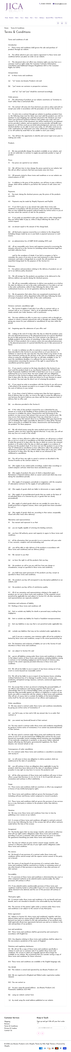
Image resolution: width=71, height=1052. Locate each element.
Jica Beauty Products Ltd (19, 1044)
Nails (16, 17)
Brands (11, 17)
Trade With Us (58, 17)
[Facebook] (38, 1033)
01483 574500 (46, 4)
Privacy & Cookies (10, 1028)
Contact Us (8, 1030)
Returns (7, 1024)
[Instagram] (42, 1033)
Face (21, 17)
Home (6, 17)
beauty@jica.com (61, 4)
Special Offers (50, 17)
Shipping (7, 1021)
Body (26, 17)
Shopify (32, 1044)
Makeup (41, 17)
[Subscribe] (64, 1027)
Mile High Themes (48, 1044)
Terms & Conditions (11, 1026)
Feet (36, 17)
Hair (31, 17)
